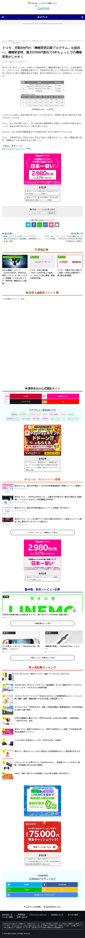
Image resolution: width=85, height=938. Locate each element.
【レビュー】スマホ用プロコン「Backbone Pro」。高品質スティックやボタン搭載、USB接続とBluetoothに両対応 (47, 763)
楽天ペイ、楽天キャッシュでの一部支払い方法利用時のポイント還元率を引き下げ (47, 751)
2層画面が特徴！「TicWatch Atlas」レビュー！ (62, 647)
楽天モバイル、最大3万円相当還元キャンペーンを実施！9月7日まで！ (43, 508)
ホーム (4, 41)
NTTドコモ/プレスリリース (13, 149)
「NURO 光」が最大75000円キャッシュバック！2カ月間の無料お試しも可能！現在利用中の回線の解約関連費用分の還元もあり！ (42, 861)
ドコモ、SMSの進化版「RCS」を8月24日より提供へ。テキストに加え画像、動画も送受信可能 (42, 274)
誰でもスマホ (73, 419)
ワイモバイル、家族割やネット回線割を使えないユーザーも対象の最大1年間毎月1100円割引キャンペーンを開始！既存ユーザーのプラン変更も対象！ (42, 466)
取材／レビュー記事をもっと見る (43, 658)
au (63, 401)
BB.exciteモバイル (58, 419)
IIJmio (63, 414)
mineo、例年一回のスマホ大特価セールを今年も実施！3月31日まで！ (43, 773)
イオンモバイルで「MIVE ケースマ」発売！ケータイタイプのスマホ (42, 674)
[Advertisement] (42, 33)
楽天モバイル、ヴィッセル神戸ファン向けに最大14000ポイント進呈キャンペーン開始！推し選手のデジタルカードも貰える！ (48, 520)
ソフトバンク (25, 401)
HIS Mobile (26, 419)
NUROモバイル (13, 419)
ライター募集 (7, 917)
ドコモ (32, 213)
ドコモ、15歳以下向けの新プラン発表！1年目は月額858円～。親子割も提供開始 (70, 272)
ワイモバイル (35, 414)
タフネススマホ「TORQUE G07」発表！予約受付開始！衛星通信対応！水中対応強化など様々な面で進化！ (49, 708)
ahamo (14, 414)
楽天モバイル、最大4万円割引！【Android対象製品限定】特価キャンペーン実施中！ (42, 199)
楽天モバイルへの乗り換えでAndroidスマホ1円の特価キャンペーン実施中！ (42, 192)
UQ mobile (54, 414)
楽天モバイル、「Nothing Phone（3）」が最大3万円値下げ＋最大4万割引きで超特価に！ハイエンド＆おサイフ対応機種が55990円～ (48, 498)
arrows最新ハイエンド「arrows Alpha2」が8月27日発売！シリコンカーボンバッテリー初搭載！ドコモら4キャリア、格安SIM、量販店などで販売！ (14, 276)
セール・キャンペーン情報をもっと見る (43, 532)
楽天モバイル (63, 396)
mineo (71, 414)
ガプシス (44, 17)
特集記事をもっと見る (43, 623)
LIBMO (45, 419)
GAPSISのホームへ (53, 907)
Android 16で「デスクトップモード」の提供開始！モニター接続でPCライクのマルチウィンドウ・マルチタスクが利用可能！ (48, 686)
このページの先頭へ (34, 907)
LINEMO (23, 414)
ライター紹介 (73, 915)
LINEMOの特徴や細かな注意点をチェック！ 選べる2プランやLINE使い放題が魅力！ (36, 615)
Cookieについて (57, 915)
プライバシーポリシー (38, 915)
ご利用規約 (20, 915)
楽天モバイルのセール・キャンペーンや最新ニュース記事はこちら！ (42, 578)
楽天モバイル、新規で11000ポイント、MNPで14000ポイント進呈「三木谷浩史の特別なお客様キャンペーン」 (48, 730)
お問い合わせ (22, 917)
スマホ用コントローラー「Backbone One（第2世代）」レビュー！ (21, 647)
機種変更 (11, 41)
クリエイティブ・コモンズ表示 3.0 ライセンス (27, 925)
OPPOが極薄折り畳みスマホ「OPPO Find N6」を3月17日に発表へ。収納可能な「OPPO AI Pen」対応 (47, 719)
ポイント (41, 213)
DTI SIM (36, 419)
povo (45, 414)
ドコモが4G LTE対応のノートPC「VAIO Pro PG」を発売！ (38, 740)
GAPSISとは (7, 915)
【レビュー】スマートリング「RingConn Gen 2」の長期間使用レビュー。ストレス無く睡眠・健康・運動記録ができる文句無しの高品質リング (48, 697)
